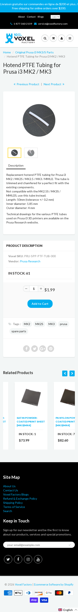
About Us (9, 486)
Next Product (53, 84)
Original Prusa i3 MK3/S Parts (34, 52)
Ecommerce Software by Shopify (53, 584)
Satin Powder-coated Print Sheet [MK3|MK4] (21, 421)
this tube (29, 195)
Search (7, 511)
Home (7, 52)
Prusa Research (30, 261)
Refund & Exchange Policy (20, 498)
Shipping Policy (13, 502)
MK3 (51, 324)
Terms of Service (14, 507)
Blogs (41, 16)
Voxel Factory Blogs (16, 494)
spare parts (18, 331)
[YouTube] (38, 559)
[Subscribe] (69, 545)
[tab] (16, 165)
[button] (68, 610)
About (21, 16)
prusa (63, 324)
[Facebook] (18, 559)
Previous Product (27, 84)
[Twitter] (8, 559)
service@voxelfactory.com (53, 23)
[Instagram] (28, 559)
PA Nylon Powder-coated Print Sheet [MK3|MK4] (60, 421)
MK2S (39, 324)
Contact (31, 16)
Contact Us (10, 490)
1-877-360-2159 (23, 23)
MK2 (27, 324)
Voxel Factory (23, 584)
